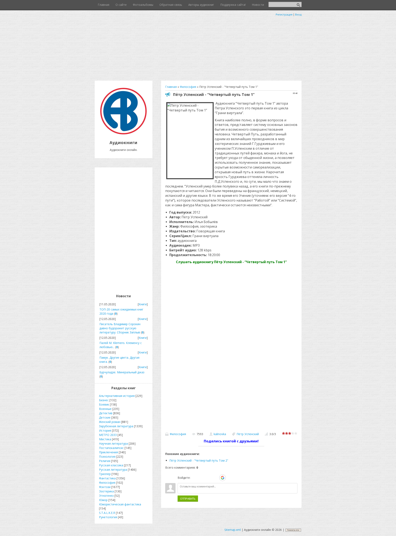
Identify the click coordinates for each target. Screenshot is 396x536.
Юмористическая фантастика (120, 504)
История (105, 430)
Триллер (105, 474)
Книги (143, 304)
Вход (298, 14)
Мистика (105, 439)
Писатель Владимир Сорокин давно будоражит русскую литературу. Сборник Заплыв (119, 328)
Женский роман (109, 422)
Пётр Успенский (248, 434)
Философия (178, 434)
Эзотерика (106, 491)
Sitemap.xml (232, 530)
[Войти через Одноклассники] (230, 478)
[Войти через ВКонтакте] (201, 478)
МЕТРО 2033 (108, 435)
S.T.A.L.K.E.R (107, 513)
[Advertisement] (198, 47)
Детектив (105, 413)
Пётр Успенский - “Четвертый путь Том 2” (198, 460)
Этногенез (106, 496)
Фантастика (107, 478)
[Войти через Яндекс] (215, 478)
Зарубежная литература (116, 426)
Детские (105, 417)
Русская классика (111, 465)
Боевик (104, 404)
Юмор (103, 500)
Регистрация (284, 14)
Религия (104, 461)
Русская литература (113, 470)
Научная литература (113, 443)
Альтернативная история (117, 396)
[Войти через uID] (194, 478)
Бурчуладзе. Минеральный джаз (121, 372)
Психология (107, 456)
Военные (105, 409)
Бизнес (104, 400)
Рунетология (108, 517)
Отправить (188, 498)
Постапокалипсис (111, 448)
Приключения (108, 452)
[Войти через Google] (222, 477)
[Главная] (123, 133)
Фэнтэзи (105, 487)
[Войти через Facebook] (208, 478)
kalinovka (220, 434)
